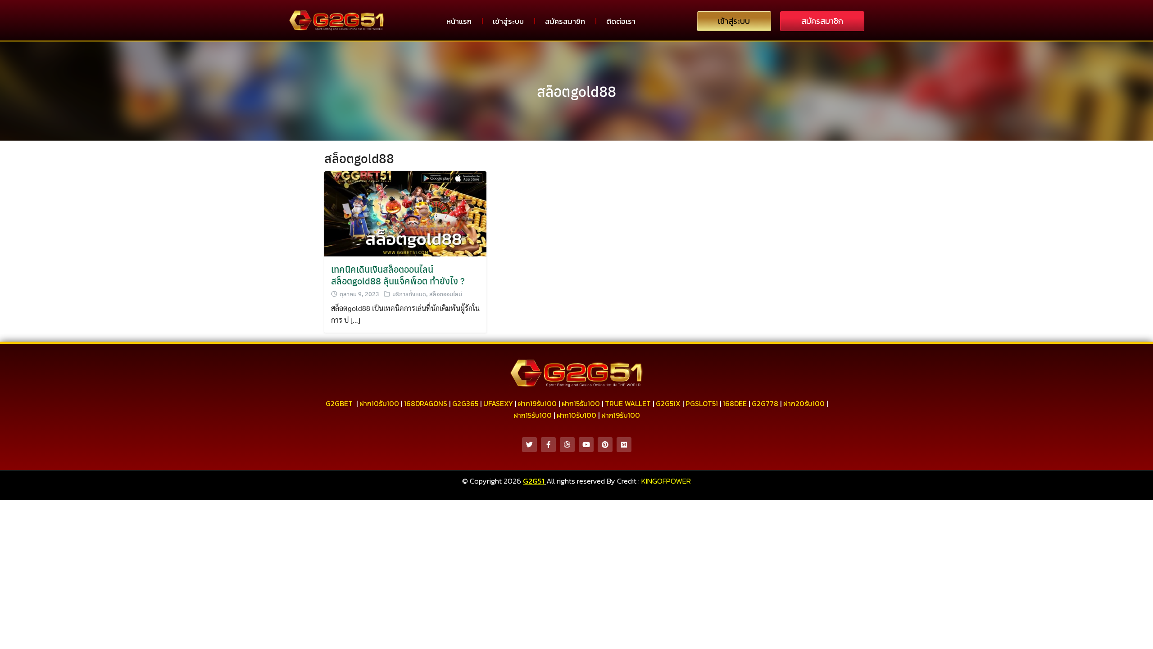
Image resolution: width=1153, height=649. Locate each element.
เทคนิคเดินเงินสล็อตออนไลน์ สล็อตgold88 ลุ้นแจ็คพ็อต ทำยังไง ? (398, 274)
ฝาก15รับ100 (581, 403)
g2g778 (765, 403)
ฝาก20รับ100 (804, 403)
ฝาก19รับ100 (537, 403)
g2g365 (465, 403)
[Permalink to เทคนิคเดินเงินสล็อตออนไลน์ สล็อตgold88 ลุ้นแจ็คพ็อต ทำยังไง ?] (405, 213)
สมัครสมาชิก (565, 21)
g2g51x (668, 403)
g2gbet (339, 403)
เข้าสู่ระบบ (508, 21)
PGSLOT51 (701, 403)
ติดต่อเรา (621, 21)
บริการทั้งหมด (409, 293)
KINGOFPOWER (666, 481)
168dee (735, 403)
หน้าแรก (459, 21)
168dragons (425, 403)
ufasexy (498, 403)
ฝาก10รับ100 (379, 403)
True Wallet (628, 403)
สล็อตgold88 (576, 91)
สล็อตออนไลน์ (445, 293)
